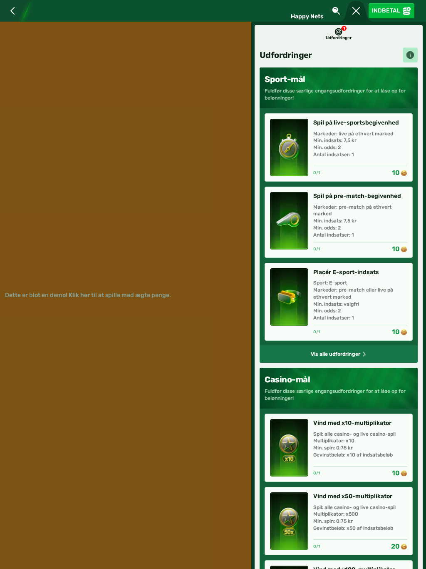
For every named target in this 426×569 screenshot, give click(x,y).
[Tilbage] (11, 11)
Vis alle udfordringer (335, 354)
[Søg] (336, 10)
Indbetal (386, 10)
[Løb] (356, 10)
